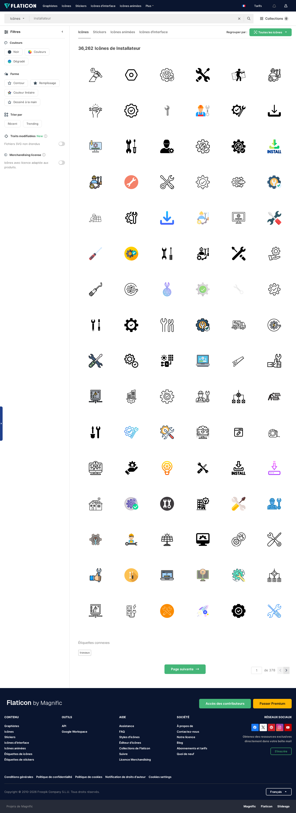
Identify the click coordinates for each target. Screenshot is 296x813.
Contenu (11, 717)
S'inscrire (281, 751)
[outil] (95, 111)
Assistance (126, 726)
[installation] (238, 396)
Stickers (80, 6)
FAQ (122, 731)
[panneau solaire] (95, 218)
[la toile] (95, 468)
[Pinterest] (271, 727)
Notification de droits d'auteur (125, 777)
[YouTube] (288, 727)
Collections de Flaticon (134, 748)
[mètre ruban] (274, 432)
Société (183, 717)
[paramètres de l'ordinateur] (203, 539)
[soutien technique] (238, 325)
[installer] (274, 146)
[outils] (274, 218)
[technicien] (167, 146)
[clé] (167, 111)
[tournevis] (95, 253)
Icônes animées (130, 6)
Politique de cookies (88, 777)
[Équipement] (203, 468)
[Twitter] (263, 727)
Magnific (250, 806)
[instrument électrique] (131, 611)
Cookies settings (160, 777)
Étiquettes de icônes (18, 754)
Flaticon (266, 806)
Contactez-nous (188, 731)
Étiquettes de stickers (19, 759)
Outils (67, 717)
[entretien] (274, 75)
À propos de (185, 726)
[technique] (95, 75)
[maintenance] (274, 253)
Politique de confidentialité (54, 777)
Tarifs (258, 6)
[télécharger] (274, 111)
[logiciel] (95, 146)
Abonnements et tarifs (192, 748)
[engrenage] (203, 611)
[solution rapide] (238, 182)
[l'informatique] (203, 361)
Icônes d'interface (103, 6)
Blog (180, 742)
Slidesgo (283, 806)
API (64, 726)
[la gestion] (131, 468)
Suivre (123, 754)
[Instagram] (279, 727)
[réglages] (167, 432)
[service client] (167, 182)
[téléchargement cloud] (203, 432)
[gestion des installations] (131, 396)
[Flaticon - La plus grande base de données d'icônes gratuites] (20, 5)
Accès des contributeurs (225, 703)
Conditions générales (18, 777)
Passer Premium (272, 703)
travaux (85, 652)
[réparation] (131, 146)
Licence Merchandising (135, 759)
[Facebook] (255, 727)
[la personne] (238, 75)
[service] (203, 75)
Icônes (66, 6)
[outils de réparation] (167, 253)
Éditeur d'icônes (130, 742)
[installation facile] (167, 75)
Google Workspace (74, 731)
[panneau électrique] (95, 396)
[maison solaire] (95, 504)
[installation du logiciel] (167, 575)
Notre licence (186, 737)
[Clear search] (239, 18)
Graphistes (50, 6)
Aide (122, 717)
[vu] (238, 361)
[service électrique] (131, 289)
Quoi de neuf (185, 754)
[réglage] (131, 75)
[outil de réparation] (131, 182)
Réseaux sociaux (278, 717)
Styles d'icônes (129, 737)
